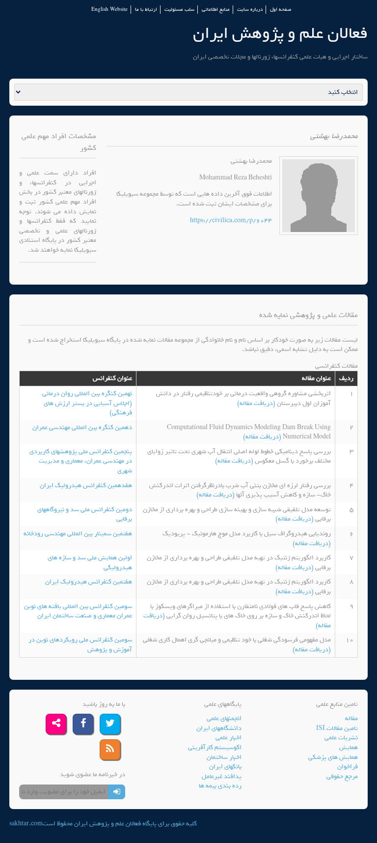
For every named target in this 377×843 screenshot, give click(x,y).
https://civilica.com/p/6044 (231, 220)
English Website (109, 9)
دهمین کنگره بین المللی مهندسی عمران (82, 427)
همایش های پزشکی (333, 757)
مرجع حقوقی (342, 776)
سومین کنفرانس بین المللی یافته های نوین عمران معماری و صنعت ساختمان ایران (78, 611)
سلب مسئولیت (179, 9)
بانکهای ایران (225, 766)
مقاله (351, 718)
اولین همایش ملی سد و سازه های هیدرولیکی (90, 562)
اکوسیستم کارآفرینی (215, 747)
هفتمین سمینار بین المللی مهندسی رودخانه (78, 533)
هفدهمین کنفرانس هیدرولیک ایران (86, 485)
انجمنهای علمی (224, 718)
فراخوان (347, 766)
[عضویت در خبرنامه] (116, 792)
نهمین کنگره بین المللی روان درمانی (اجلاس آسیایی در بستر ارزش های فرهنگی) (87, 403)
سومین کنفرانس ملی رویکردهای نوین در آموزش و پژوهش (80, 645)
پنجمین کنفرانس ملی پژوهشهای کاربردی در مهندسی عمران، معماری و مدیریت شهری (80, 461)
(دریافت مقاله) (257, 403)
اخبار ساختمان (224, 757)
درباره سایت (250, 9)
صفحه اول (280, 9)
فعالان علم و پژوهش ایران (280, 33)
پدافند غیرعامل (222, 776)
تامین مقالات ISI (337, 728)
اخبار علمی (228, 737)
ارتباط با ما (146, 9)
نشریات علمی (341, 737)
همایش (348, 747)
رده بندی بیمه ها (220, 786)
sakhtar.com (26, 823)
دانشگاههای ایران (219, 728)
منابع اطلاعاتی (216, 9)
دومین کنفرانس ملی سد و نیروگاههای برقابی (84, 514)
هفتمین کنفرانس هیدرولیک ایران (88, 582)
